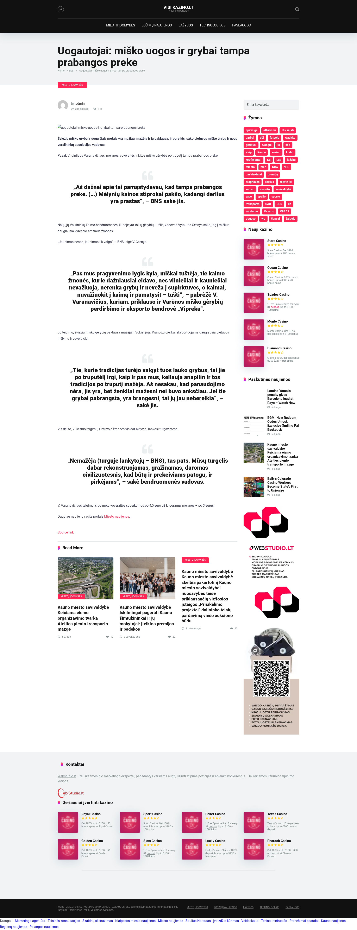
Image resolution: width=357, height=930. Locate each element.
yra (263, 218)
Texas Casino (277, 814)
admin (80, 104)
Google (267, 144)
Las (278, 159)
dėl (262, 137)
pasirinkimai (254, 174)
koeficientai (253, 159)
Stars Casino (276, 241)
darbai (250, 137)
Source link (66, 532)
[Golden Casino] (68, 858)
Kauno (261, 152)
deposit (275, 307)
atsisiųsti (288, 130)
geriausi (251, 144)
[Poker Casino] (192, 832)
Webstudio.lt (67, 776)
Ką (269, 159)
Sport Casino (152, 814)
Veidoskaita (249, 921)
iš (278, 144)
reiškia (269, 181)
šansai (275, 218)
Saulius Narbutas (198, 921)
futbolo (274, 137)
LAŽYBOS (185, 25)
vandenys (252, 211)
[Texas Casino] (254, 832)
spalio (262, 196)
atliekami (269, 130)
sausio (250, 189)
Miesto (250, 167)
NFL (286, 167)
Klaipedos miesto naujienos (135, 921)
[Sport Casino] (130, 832)
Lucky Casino (215, 841)
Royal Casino (91, 814)
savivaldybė (283, 189)
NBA (275, 167)
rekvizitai (286, 181)
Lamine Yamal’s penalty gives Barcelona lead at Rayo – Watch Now (281, 397)
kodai (289, 152)
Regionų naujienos (13, 927)
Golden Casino (92, 841)
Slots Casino (152, 841)
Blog (71, 70)
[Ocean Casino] (254, 285)
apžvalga (252, 130)
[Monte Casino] (254, 339)
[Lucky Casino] (192, 858)
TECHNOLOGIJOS (213, 25)
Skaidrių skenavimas (97, 921)
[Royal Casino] (68, 832)
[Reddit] (61, 9)
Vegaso (251, 218)
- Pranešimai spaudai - (304, 921)
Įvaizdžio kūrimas (226, 921)
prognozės (252, 181)
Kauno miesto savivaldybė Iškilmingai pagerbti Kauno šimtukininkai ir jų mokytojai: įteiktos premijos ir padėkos (147, 618)
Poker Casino (215, 814)
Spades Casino (278, 295)
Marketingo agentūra (30, 921)
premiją (273, 174)
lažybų (291, 159)
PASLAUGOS (241, 25)
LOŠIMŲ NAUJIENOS (157, 25)
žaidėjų (290, 218)
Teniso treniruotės (274, 921)
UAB (268, 204)
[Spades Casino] (254, 312)
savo (249, 196)
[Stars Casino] (254, 258)
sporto (275, 196)
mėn (263, 167)
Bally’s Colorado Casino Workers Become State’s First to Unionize (282, 485)
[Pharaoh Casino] (254, 858)
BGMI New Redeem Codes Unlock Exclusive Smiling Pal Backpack (283, 424)
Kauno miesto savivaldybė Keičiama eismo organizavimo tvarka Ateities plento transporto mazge (83, 618)
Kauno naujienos (333, 921)
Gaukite (290, 137)
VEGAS (284, 211)
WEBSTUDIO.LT (66, 906)
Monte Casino (277, 321)
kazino (276, 152)
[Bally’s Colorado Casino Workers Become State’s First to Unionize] (254, 496)
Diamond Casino (279, 348)
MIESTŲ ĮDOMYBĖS (120, 25)
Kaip (249, 152)
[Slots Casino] (130, 858)
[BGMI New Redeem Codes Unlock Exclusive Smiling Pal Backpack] (254, 435)
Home (61, 70)
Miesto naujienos (116, 516)
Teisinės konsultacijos (64, 921)
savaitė (265, 189)
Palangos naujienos (44, 927)
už (289, 204)
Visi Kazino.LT (178, 7)
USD (279, 204)
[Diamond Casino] (254, 366)
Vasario (269, 211)
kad (288, 144)
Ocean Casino (277, 268)
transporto (252, 204)
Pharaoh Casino (279, 841)
